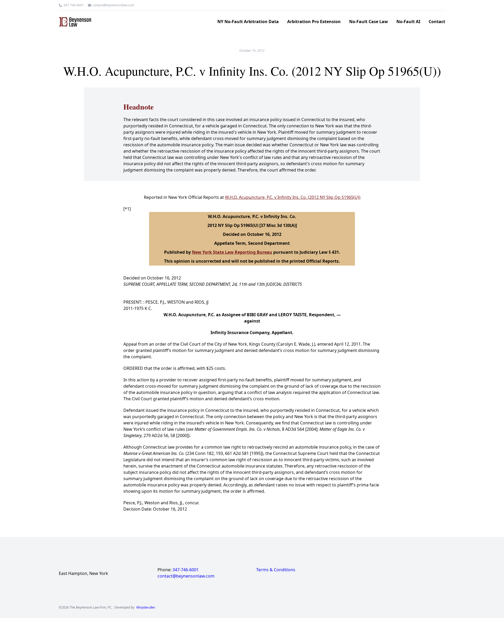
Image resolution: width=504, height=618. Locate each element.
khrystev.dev (145, 607)
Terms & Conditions (275, 570)
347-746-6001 (74, 5)
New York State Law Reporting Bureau (232, 252)
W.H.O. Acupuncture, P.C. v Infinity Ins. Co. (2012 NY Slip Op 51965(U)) (292, 197)
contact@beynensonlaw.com (113, 5)
